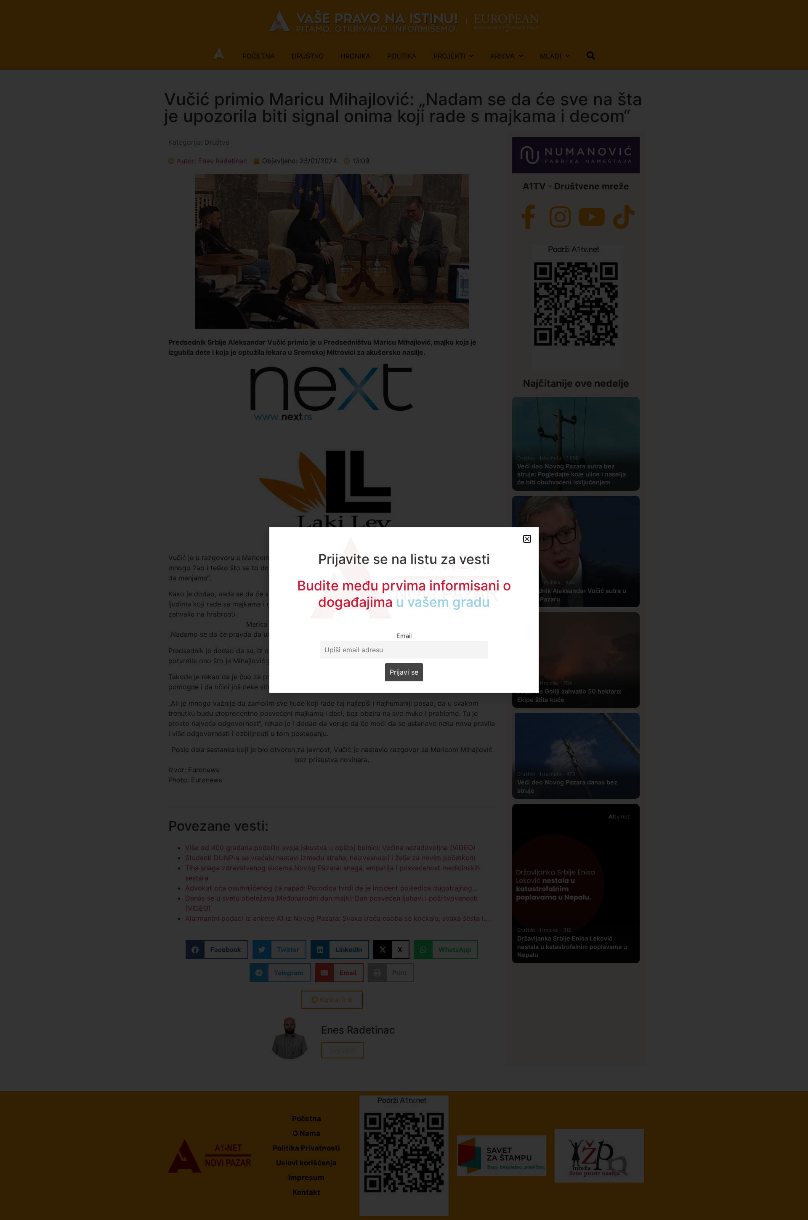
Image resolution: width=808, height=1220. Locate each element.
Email (404, 635)
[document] (404, 610)
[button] (527, 539)
